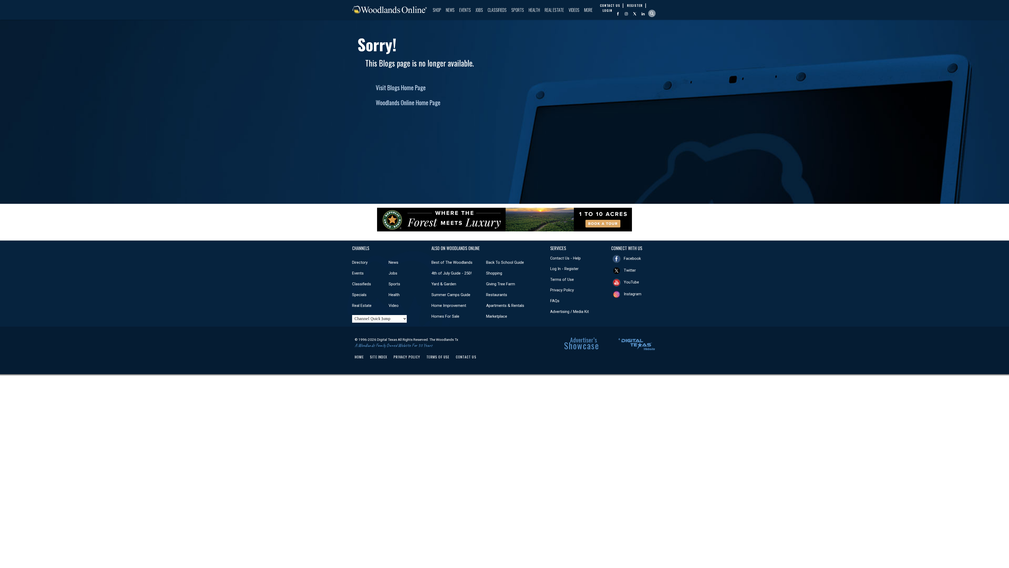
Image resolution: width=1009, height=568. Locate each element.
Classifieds (497, 10)
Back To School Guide (505, 262)
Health (534, 10)
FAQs (554, 300)
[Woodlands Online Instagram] (626, 14)
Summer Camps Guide (450, 294)
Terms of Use (562, 279)
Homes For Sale (445, 316)
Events (465, 10)
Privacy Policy (562, 290)
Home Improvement (448, 305)
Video (394, 305)
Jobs (479, 10)
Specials (359, 294)
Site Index (378, 356)
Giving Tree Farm (500, 284)
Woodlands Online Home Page (408, 102)
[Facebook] (618, 14)
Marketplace (496, 316)
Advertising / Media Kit (569, 311)
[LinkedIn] (643, 14)
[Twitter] (634, 14)
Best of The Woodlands (451, 262)
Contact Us (466, 356)
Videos (574, 10)
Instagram (632, 294)
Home (359, 356)
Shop (437, 10)
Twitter (630, 270)
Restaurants (496, 294)
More (588, 10)
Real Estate (554, 10)
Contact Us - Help (565, 258)
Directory (360, 262)
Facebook (632, 258)
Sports (517, 10)
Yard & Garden (443, 284)
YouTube (631, 282)
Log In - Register (564, 268)
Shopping (494, 273)
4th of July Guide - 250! (451, 273)
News (450, 10)
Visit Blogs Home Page (401, 87)
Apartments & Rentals (505, 305)
